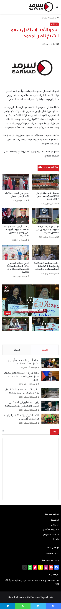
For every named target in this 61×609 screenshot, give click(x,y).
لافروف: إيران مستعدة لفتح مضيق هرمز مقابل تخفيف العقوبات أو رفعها (21, 376)
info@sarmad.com (50, 560)
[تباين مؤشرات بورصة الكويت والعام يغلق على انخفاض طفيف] (45, 216)
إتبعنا (54, 431)
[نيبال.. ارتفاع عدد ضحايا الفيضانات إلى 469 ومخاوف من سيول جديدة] (50, 393)
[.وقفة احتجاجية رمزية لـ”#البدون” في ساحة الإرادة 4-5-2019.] (45, 324)
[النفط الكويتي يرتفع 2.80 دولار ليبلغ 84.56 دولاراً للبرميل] (50, 419)
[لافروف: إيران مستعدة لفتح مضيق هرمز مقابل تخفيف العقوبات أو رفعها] (50, 376)
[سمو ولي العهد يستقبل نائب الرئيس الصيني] (15, 182)
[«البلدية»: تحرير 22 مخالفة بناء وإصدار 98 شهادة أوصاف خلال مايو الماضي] (45, 252)
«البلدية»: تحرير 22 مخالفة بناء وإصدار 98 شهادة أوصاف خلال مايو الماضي (46, 266)
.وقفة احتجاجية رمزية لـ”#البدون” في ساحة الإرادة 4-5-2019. (48, 338)
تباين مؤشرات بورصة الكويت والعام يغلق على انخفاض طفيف (47, 229)
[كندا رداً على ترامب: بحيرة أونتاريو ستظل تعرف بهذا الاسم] (50, 363)
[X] (24, 567)
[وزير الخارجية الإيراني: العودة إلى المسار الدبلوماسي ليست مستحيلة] (50, 406)
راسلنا (56, 539)
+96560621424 (52, 553)
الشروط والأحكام (51, 529)
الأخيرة (45, 349)
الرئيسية (53, 18)
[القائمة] (3, 8)
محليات (44, 18)
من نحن (55, 525)
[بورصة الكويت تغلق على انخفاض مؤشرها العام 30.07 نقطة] (45, 182)
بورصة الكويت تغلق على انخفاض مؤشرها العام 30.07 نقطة (47, 196)
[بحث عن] (57, 8)
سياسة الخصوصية (50, 534)
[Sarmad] (41, 7)
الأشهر (16, 349)
